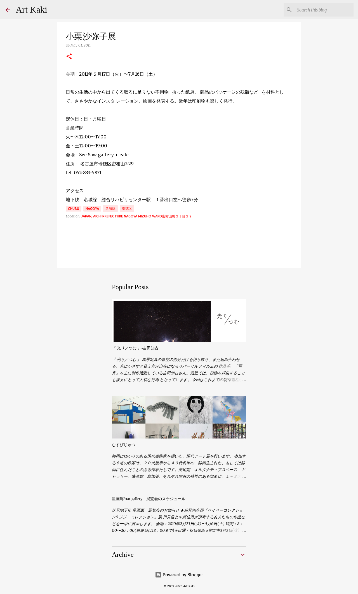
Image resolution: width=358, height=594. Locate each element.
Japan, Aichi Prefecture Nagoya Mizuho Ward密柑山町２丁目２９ (136, 216)
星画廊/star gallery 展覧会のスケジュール (148, 499)
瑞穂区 (127, 208)
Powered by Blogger (182, 574)
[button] (69, 57)
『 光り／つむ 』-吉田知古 (135, 348)
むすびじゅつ (123, 445)
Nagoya (92, 208)
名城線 (110, 208)
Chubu (73, 208)
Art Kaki (31, 9)
